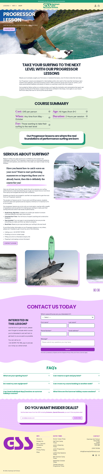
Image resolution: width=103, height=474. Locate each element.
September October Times (59, 461)
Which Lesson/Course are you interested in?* (56, 314)
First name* (45, 322)
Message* (44, 339)
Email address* (74, 330)
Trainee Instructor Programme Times (58, 465)
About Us (39, 439)
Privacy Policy (70, 352)
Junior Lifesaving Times (58, 445)
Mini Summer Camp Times (59, 457)
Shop (38, 452)
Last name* (72, 322)
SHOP (20, 6)
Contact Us (39, 441)
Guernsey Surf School (14, 470)
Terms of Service (80, 352)
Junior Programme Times (58, 449)
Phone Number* (46, 330)
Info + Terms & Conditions (40, 444)
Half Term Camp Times (58, 442)
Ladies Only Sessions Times (59, 453)
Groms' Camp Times (59, 439)
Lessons (38, 447)
